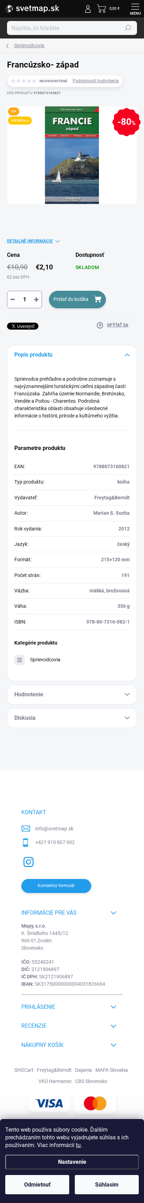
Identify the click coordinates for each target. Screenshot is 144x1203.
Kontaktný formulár (56, 885)
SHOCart (24, 1070)
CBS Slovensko (91, 1081)
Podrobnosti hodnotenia (96, 80)
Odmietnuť (37, 1184)
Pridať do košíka (70, 299)
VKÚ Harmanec (55, 1081)
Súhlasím (106, 1184)
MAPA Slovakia (111, 1070)
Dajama (83, 1070)
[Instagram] (27, 861)
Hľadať (128, 28)
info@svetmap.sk (54, 828)
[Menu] (135, 8)
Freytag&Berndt (54, 1070)
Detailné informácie (30, 241)
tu (78, 1145)
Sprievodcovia (45, 659)
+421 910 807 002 (55, 842)
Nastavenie (72, 1162)
